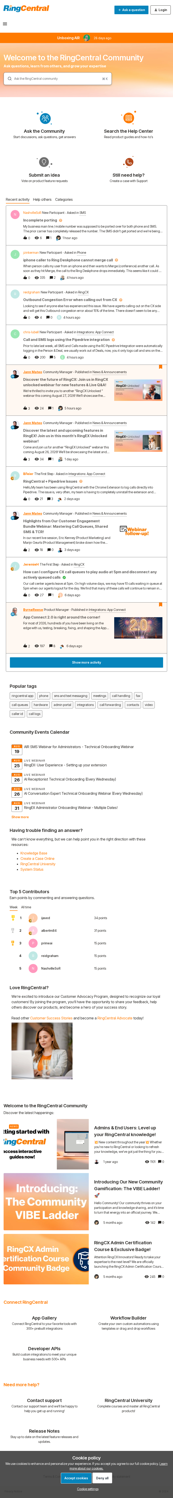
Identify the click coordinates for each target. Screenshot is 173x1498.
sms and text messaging (70, 696)
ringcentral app (22, 696)
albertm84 (49, 930)
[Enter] (8, 78)
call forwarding (110, 705)
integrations (85, 705)
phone (43, 696)
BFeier (28, 474)
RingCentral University (37, 864)
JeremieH (31, 564)
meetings (99, 696)
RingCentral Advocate (115, 1018)
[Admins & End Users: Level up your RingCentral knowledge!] (86, 1144)
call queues (20, 705)
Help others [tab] (42, 199)
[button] (86, 1489)
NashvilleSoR (32, 213)
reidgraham (31, 292)
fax (138, 696)
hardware (41, 705)
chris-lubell (31, 332)
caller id (17, 714)
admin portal (62, 705)
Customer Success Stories (51, 1018)
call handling (121, 696)
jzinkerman (31, 252)
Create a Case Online (37, 858)
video (149, 705)
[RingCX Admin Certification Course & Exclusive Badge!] (86, 1259)
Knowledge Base (33, 853)
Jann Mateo (32, 372)
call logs (34, 714)
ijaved (45, 918)
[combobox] (58, 78)
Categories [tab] (64, 199)
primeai (46, 943)
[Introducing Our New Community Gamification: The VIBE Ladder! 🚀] (86, 1201)
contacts (133, 705)
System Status (31, 869)
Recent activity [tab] (18, 199)
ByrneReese (33, 610)
